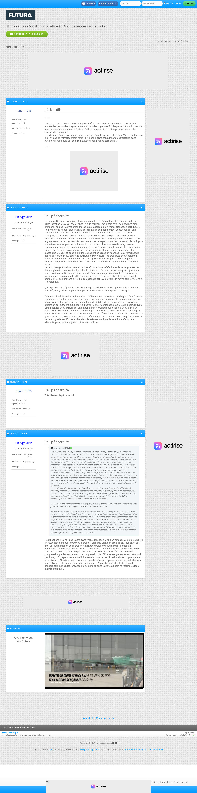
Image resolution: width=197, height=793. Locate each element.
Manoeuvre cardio (105, 718)
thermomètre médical (135, 749)
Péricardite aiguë (9, 732)
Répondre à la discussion (27, 34)
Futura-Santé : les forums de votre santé (41, 26)
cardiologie (88, 718)
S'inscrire (88, 3)
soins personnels (155, 749)
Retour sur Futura (108, 3)
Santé (52, 749)
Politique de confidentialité (163, 782)
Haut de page (182, 782)
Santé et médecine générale (77, 26)
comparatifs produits (90, 749)
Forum (16, 26)
